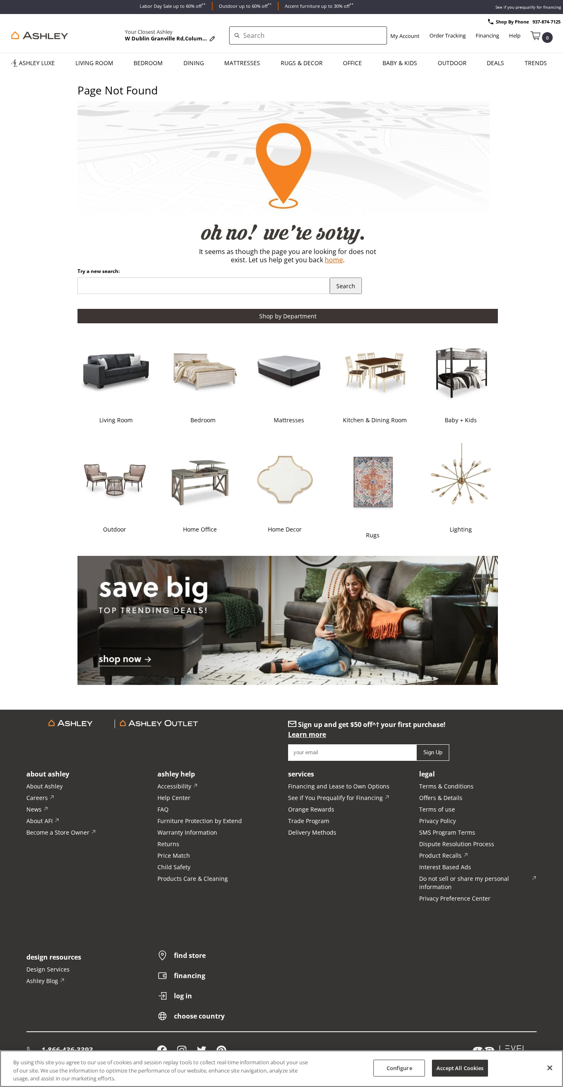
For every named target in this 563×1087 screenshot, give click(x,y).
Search (345, 286)
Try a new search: (98, 271)
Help (515, 35)
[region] (281, 1068)
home (334, 259)
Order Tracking (447, 35)
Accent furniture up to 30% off (319, 5)
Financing (487, 35)
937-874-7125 (547, 22)
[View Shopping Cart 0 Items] (535, 35)
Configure (399, 1067)
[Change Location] (212, 38)
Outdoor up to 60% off (245, 5)
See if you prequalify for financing (528, 7)
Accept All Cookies (459, 1067)
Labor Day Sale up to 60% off (173, 5)
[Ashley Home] (37, 35)
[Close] (550, 1068)
